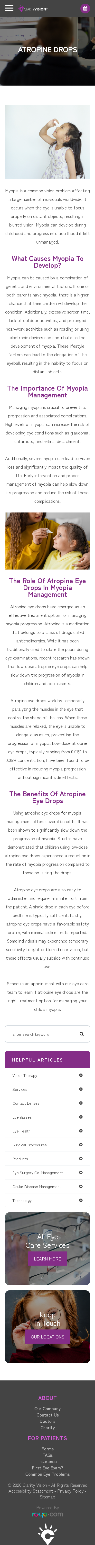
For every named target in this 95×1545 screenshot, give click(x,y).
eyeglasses (22, 1117)
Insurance (47, 1461)
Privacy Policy (70, 1490)
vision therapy (24, 1075)
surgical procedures (29, 1145)
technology (22, 1200)
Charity (47, 1427)
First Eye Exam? (47, 1467)
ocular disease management (36, 1186)
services (19, 1089)
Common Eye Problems (47, 1474)
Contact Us (48, 1414)
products (20, 1158)
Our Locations (47, 1336)
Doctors (47, 1421)
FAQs (48, 1455)
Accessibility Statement (31, 1490)
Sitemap (47, 1496)
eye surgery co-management (37, 1172)
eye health (21, 1131)
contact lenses (25, 1103)
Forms (48, 1448)
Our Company (47, 1408)
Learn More (47, 1258)
